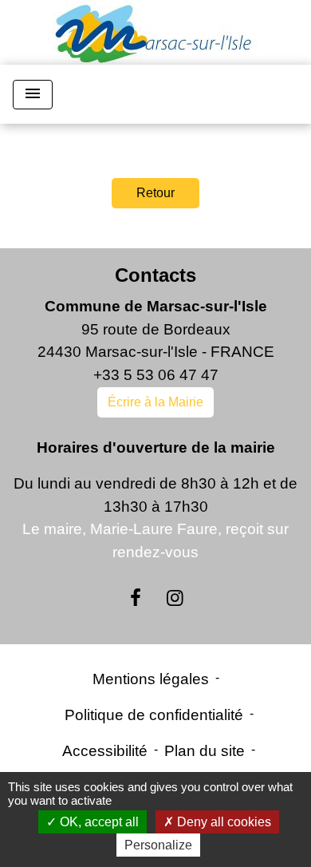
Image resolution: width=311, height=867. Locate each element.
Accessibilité (105, 750)
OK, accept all (98, 822)
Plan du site (204, 750)
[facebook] (136, 598)
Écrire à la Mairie (155, 402)
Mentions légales (151, 679)
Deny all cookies (222, 822)
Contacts (155, 275)
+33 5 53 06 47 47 (155, 374)
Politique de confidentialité (154, 715)
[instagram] (175, 598)
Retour (155, 193)
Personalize (158, 845)
